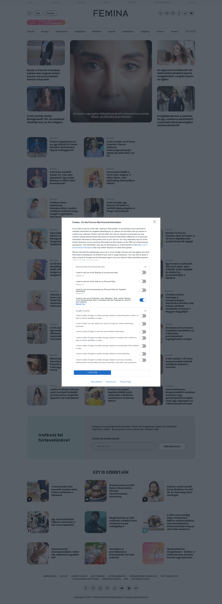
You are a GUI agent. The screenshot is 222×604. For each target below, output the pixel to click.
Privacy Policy (125, 382)
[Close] (155, 222)
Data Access (111, 382)
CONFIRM (92, 372)
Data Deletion (96, 382)
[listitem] (111, 266)
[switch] (143, 272)
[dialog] (111, 302)
